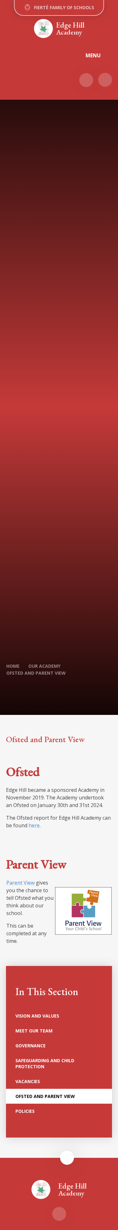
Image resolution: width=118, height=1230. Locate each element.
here (34, 825)
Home (13, 666)
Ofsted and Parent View (36, 673)
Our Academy (44, 666)
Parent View (20, 882)
